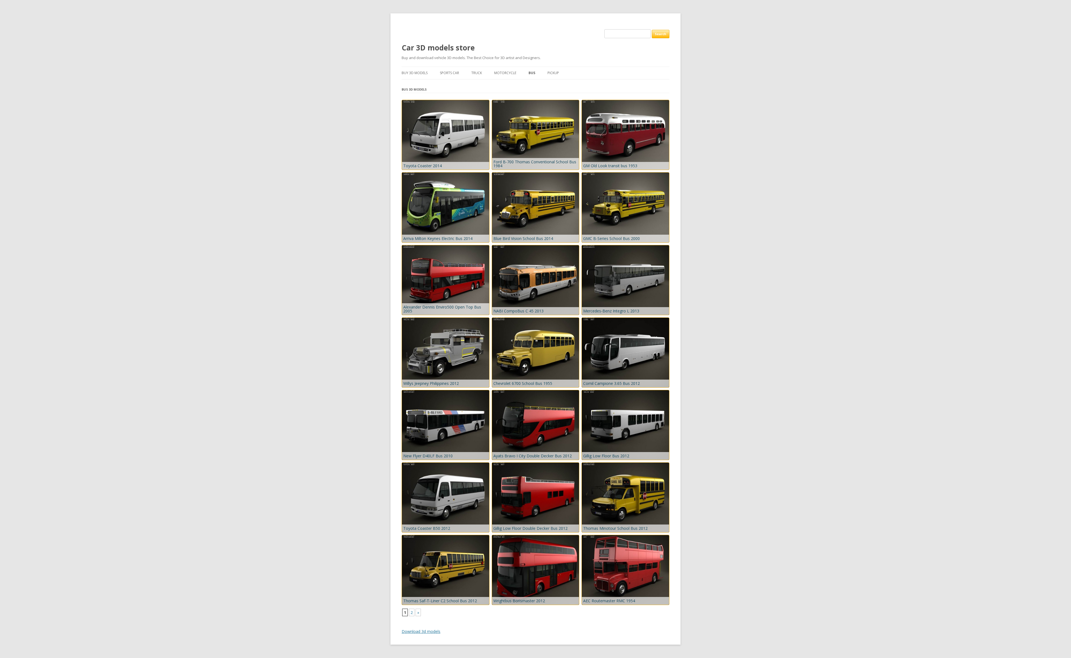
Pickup (553, 73)
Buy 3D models (415, 73)
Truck (476, 73)
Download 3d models (421, 631)
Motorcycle (505, 73)
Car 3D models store (438, 48)
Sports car (449, 73)
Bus (532, 73)
